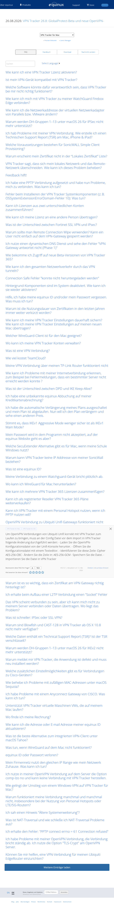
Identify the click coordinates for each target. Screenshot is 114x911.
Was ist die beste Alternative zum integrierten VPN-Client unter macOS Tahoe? (52, 738)
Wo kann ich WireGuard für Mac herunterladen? (41, 484)
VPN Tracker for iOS (29, 529)
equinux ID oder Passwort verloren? (32, 755)
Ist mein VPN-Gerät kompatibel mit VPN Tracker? (41, 80)
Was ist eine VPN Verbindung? (28, 351)
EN (8, 892)
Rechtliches (41, 902)
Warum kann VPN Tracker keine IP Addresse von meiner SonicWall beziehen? (54, 460)
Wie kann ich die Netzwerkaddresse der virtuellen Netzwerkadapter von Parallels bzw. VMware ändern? (55, 112)
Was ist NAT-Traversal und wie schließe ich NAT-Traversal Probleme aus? (55, 822)
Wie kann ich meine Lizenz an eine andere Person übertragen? (51, 217)
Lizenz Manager (65, 40)
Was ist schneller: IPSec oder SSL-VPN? (34, 617)
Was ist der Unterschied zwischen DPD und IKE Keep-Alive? (49, 388)
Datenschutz (67, 902)
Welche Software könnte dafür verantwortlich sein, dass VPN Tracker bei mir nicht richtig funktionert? (56, 89)
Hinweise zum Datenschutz (32, 894)
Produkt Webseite (50, 40)
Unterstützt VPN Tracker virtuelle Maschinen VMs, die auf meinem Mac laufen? (54, 707)
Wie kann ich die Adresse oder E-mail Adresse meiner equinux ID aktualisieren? (53, 726)
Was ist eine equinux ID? (23, 469)
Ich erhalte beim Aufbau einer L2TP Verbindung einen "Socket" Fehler (56, 594)
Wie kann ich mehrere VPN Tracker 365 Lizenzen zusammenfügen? (55, 491)
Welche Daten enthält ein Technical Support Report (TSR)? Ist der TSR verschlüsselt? (56, 638)
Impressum (57, 902)
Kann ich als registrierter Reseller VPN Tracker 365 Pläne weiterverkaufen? (47, 501)
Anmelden (64, 892)
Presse (33, 902)
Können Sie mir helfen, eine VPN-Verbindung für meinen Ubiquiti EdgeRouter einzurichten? (53, 856)
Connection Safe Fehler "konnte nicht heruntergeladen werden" (52, 278)
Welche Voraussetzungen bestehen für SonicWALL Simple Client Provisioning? (53, 147)
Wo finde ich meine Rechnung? (28, 717)
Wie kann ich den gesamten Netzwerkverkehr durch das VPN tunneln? (50, 269)
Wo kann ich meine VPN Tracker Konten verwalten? (43, 343)
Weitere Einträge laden (57, 867)
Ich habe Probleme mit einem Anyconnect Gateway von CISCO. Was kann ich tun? (55, 696)
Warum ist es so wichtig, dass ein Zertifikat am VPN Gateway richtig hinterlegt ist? (55, 585)
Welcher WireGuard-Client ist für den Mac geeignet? (44, 336)
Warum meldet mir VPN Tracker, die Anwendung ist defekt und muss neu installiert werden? (56, 661)
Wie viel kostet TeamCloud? (26, 358)
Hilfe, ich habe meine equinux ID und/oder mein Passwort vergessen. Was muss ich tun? (56, 299)
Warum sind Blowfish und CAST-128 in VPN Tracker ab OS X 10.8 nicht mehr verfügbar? (53, 627)
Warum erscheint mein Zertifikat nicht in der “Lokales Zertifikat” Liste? (56, 156)
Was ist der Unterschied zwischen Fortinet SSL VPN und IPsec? (51, 225)
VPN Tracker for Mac (13, 529)
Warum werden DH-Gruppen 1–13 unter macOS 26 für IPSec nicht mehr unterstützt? (54, 124)
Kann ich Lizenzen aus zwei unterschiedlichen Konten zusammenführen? (45, 208)
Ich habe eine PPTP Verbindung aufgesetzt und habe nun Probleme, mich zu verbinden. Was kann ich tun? (56, 185)
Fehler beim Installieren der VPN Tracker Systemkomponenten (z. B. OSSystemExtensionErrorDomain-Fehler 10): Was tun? (55, 196)
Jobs (17, 902)
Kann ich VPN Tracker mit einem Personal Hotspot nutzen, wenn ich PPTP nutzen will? (55, 512)
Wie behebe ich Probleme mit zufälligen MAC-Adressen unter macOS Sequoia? (56, 684)
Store (91, 5)
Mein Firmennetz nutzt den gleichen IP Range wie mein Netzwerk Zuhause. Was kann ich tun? (53, 764)
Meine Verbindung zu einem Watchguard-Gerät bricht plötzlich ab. (54, 476)
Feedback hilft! (16, 175)
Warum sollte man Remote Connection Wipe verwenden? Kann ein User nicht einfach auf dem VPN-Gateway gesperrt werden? (54, 234)
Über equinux (6, 5)
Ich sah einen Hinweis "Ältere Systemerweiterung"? (43, 812)
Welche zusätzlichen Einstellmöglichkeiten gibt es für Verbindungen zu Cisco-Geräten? (55, 673)
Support (76, 5)
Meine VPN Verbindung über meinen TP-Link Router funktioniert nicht (57, 365)
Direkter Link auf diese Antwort (98, 568)
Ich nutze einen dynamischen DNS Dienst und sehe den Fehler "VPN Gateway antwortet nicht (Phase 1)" (56, 246)
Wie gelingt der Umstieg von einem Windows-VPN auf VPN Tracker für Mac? (57, 787)
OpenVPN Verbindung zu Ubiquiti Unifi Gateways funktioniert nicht (54, 522)
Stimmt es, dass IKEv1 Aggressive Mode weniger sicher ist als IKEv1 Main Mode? (55, 425)
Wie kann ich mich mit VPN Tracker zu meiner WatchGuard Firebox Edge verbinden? (55, 101)
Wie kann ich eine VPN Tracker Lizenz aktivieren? (41, 72)
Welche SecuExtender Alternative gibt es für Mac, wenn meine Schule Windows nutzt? (56, 448)
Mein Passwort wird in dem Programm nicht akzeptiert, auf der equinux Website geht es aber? (52, 436)
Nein (38, 568)
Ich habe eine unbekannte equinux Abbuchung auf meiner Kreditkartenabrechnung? (48, 398)
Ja (32, 568)
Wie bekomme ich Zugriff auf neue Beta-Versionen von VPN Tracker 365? (55, 257)
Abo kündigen (25, 902)
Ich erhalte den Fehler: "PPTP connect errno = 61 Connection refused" (57, 831)
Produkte (26, 5)
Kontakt (49, 902)
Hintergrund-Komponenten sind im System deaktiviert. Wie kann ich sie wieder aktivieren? (56, 288)
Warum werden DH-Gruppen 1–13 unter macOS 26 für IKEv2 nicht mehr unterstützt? (55, 650)
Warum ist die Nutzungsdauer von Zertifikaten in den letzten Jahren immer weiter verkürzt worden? (55, 311)
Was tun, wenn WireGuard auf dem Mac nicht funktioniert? (49, 747)
